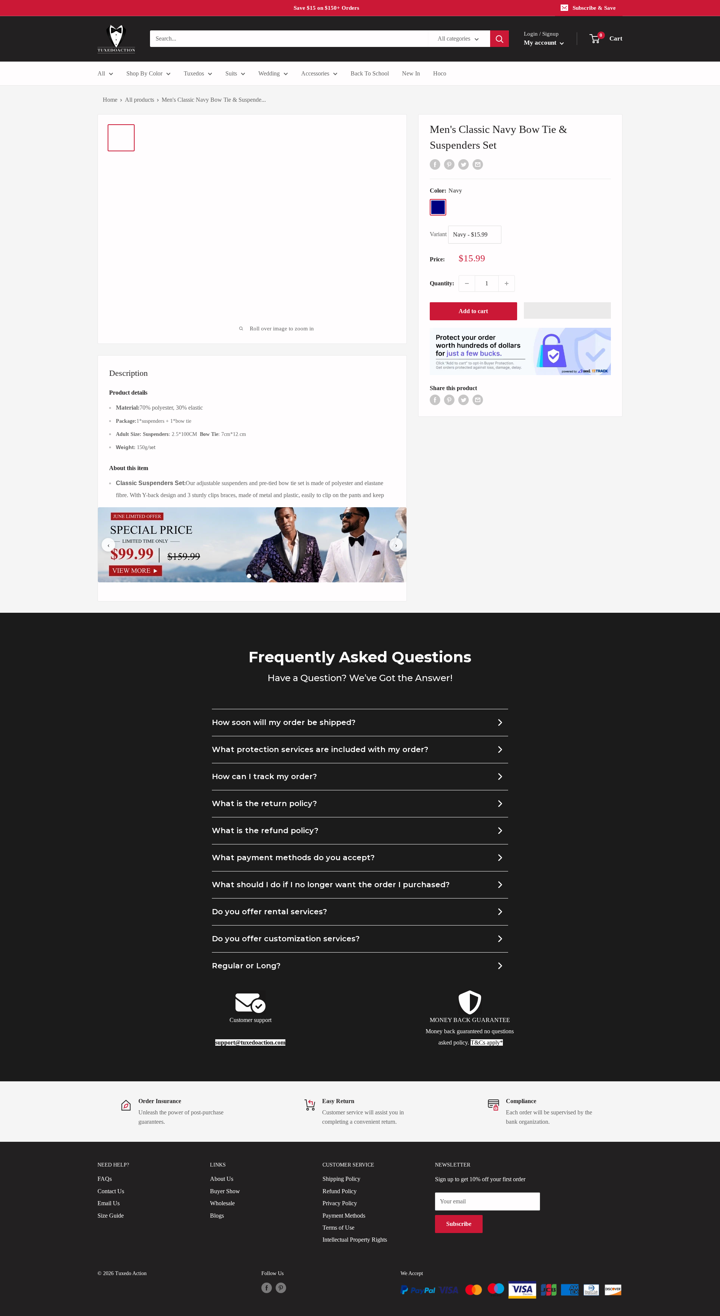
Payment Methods (343, 1215)
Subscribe (458, 1224)
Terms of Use (338, 1227)
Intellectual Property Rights (354, 1239)
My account (541, 42)
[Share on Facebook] (435, 163)
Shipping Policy (341, 1179)
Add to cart (473, 311)
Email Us (109, 1203)
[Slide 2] (256, 576)
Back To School (370, 73)
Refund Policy (339, 1191)
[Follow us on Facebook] (266, 1288)
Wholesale (222, 1203)
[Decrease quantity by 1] (467, 283)
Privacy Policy (339, 1203)
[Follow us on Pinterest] (281, 1288)
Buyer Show (225, 1191)
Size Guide (111, 1215)
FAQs (105, 1179)
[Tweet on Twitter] (463, 163)
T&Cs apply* (487, 1042)
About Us (221, 1179)
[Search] (499, 38)
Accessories (315, 73)
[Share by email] (477, 163)
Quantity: (442, 283)
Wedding (269, 73)
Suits (231, 73)
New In (411, 73)
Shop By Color (144, 73)
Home (110, 99)
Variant (438, 234)
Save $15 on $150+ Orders (326, 8)
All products (139, 99)
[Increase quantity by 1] (506, 283)
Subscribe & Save (594, 8)
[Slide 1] (249, 576)
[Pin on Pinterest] (449, 163)
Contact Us (111, 1191)
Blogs (217, 1215)
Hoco (439, 73)
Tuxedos (194, 73)
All (101, 73)
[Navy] (438, 207)
